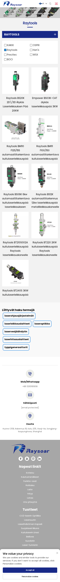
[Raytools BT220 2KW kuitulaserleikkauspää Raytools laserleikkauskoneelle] (44, 225)
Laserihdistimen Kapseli (30, 524)
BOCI (10, 59)
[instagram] (33, 459)
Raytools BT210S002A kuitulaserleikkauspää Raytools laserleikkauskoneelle (15, 249)
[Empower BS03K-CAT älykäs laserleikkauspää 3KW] (44, 80)
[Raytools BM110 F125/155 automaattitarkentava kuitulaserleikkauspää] (15, 129)
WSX (35, 54)
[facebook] (21, 459)
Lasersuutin (30, 519)
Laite (30, 489)
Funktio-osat (23, 13)
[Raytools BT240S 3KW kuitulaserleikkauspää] (15, 273)
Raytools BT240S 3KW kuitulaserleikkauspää (15, 292)
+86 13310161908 (30, 386)
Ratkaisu (30, 485)
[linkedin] (39, 459)
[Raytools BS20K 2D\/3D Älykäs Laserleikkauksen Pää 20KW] (15, 80)
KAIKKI (10, 45)
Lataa (30, 497)
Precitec (12, 54)
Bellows (30, 536)
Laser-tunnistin (30, 544)
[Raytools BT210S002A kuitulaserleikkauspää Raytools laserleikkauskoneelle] (15, 225)
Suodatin (30, 540)
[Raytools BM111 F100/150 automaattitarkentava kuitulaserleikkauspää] (44, 129)
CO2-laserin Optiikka (30, 515)
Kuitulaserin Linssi (30, 532)
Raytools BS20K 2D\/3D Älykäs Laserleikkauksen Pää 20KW (15, 104)
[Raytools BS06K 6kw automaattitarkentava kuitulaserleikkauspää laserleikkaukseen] (15, 177)
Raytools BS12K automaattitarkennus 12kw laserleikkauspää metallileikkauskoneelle (44, 201)
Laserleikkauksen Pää (43, 13)
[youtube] (27, 459)
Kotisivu (10, 13)
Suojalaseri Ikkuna (30, 528)
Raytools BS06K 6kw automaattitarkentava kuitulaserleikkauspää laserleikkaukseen (15, 201)
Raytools (30, 16)
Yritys (30, 493)
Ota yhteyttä (30, 502)
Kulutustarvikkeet (30, 476)
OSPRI (36, 45)
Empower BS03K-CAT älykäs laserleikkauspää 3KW (45, 102)
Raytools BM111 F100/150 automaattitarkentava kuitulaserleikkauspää (44, 152)
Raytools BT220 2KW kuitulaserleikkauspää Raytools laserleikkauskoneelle (45, 249)
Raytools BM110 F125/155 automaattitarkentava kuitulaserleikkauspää (15, 152)
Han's (36, 49)
